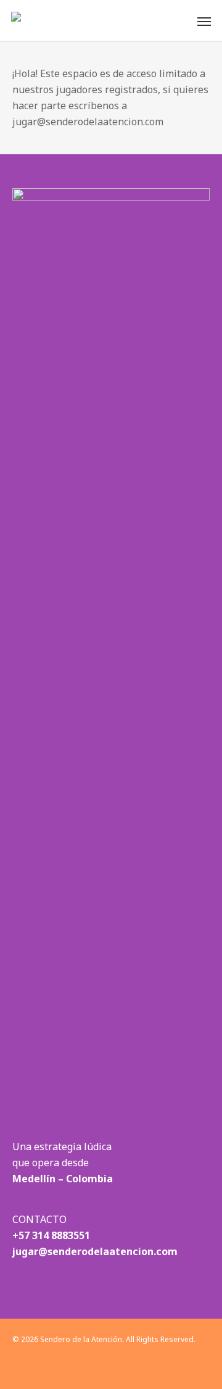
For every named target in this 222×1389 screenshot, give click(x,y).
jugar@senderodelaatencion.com (95, 1251)
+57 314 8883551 (51, 1235)
